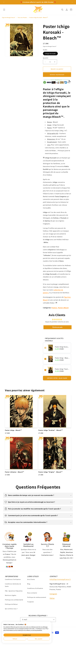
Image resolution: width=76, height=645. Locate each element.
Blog (28, 584)
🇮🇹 (7, 567)
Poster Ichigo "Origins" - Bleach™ (50, 472)
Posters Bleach (63, 308)
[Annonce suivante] (72, 2)
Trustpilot (30, 602)
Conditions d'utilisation (13, 579)
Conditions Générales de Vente (13, 585)
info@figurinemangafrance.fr (60, 579)
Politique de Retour (11, 604)
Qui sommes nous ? (11, 609)
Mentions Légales (10, 595)
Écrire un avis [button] (57, 327)
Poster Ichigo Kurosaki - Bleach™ (38, 17)
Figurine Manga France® (8, 17)
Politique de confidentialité (14, 600)
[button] (4, 10)
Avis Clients (31, 579)
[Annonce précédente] (4, 2)
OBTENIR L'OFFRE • (57, 378)
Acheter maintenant (57, 75)
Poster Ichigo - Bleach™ (62, 358)
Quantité (45, 58)
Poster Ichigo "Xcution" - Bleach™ (62, 369)
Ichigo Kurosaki (50, 53)
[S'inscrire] (53, 619)
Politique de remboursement (36, 597)
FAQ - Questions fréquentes (14, 591)
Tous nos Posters (22, 17)
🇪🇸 (10, 567)
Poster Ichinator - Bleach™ (14, 472)
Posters (54, 308)
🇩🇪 (12, 567)
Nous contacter (32, 593)
